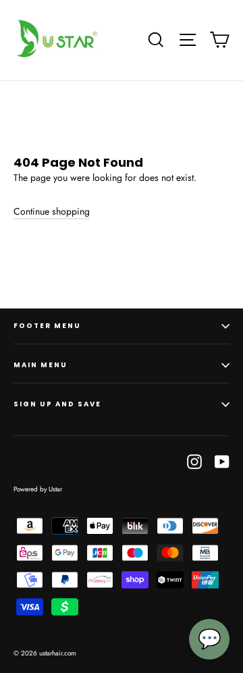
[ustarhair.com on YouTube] (222, 461)
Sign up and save (57, 404)
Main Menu (41, 365)
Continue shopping (52, 211)
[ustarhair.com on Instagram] (194, 461)
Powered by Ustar (38, 489)
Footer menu (47, 326)
